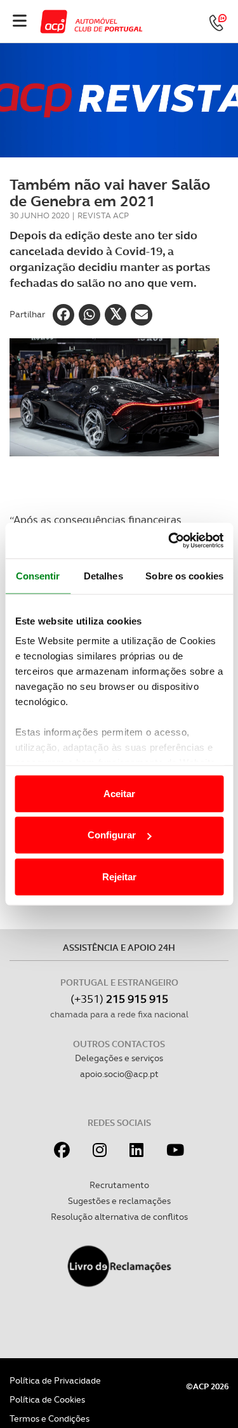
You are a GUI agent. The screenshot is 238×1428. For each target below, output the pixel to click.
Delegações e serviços (119, 1058)
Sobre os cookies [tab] (184, 575)
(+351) (119, 998)
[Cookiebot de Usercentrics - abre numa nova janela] (169, 540)
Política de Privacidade (55, 1380)
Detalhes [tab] (103, 575)
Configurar (112, 835)
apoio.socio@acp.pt (119, 1074)
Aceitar (119, 793)
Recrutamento (119, 1185)
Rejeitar (119, 876)
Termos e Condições (49, 1418)
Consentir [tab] (38, 575)
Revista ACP (103, 215)
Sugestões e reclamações (119, 1201)
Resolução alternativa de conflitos (119, 1216)
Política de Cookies (47, 1399)
